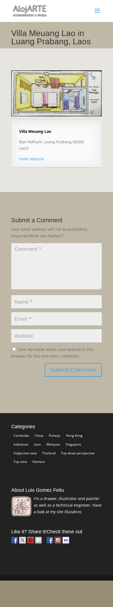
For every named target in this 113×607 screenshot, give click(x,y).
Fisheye (54, 435)
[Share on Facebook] (14, 540)
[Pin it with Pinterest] (30, 540)
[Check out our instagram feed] (58, 540)
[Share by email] (38, 540)
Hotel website (31, 158)
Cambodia (21, 435)
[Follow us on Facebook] (50, 540)
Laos (37, 444)
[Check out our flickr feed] (66, 540)
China (39, 435)
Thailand (48, 453)
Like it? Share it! (29, 531)
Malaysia (53, 444)
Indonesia (20, 444)
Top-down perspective (78, 453)
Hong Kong (74, 435)
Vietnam (38, 461)
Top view (20, 461)
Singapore (73, 444)
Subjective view (25, 453)
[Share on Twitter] (22, 540)
